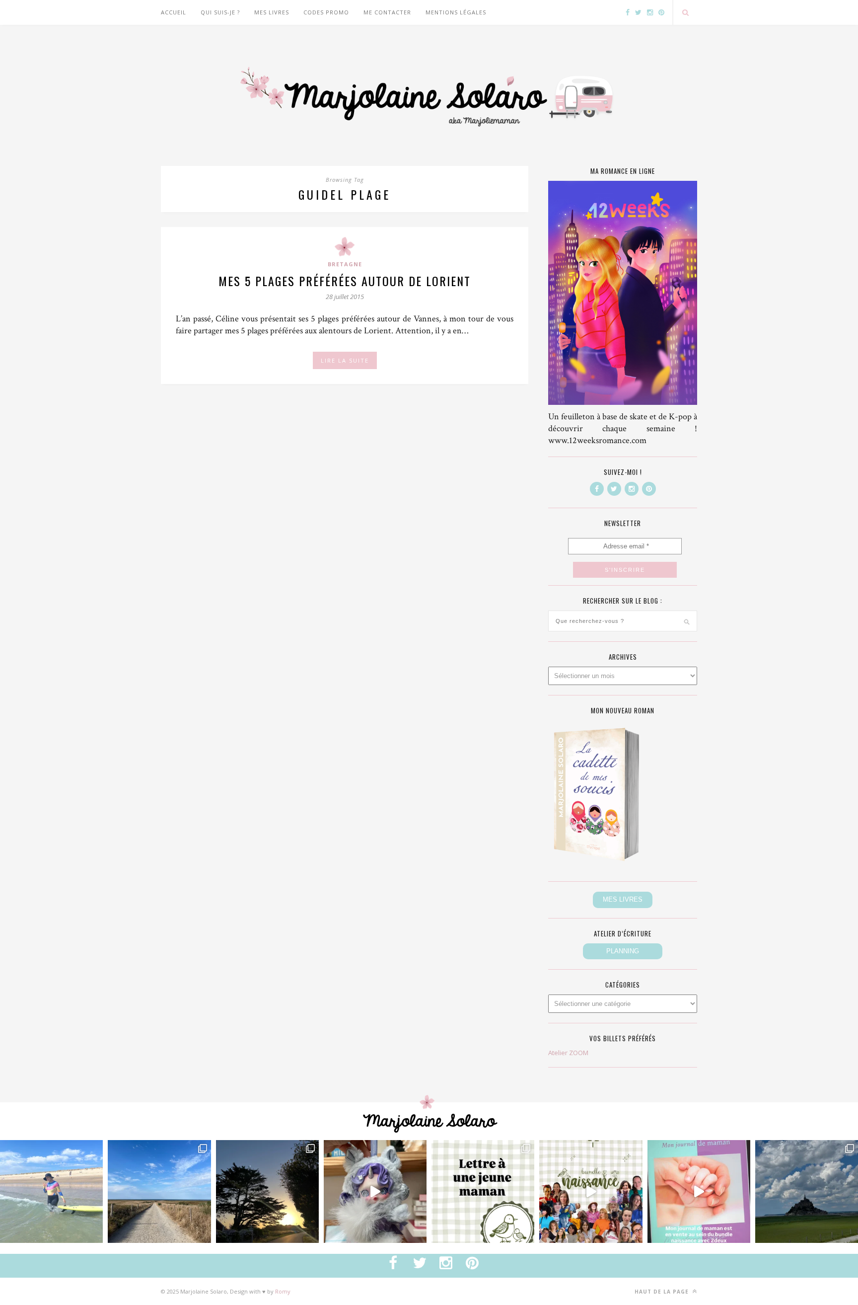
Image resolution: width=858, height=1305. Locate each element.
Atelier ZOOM (568, 1052)
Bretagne (345, 264)
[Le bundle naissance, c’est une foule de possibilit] (590, 1191)
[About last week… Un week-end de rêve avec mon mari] (806, 1191)
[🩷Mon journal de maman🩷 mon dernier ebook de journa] (698, 1191)
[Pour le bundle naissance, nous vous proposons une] (482, 1191)
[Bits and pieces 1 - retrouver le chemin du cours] (159, 1191)
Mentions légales (456, 12)
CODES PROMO (326, 12)
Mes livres (271, 12)
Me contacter (387, 12)
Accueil (173, 12)
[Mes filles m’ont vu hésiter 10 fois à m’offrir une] (375, 1191)
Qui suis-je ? (220, 12)
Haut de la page (663, 1291)
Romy (282, 1291)
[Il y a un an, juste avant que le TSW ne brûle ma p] (51, 1191)
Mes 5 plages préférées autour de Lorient (344, 281)
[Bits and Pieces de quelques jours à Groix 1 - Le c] (267, 1191)
